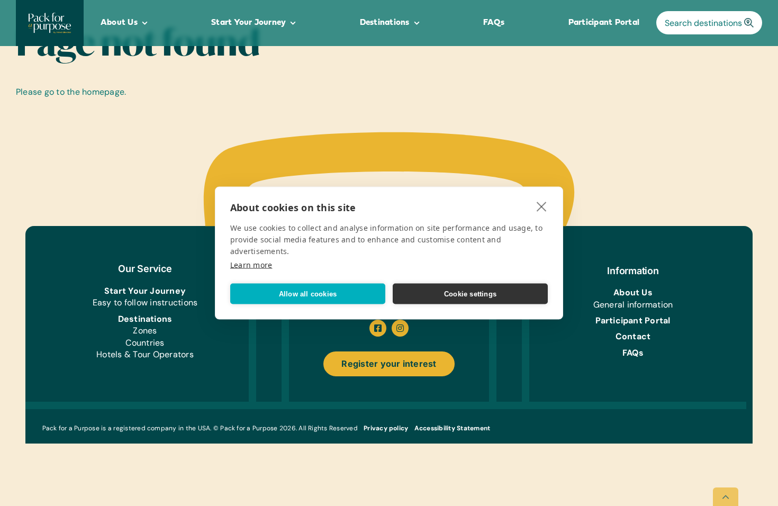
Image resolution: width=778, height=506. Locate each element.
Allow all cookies (308, 293)
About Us (633, 292)
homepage (103, 91)
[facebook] (377, 328)
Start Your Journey (145, 290)
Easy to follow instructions (145, 302)
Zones (145, 330)
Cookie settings (470, 293)
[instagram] (400, 328)
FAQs (633, 352)
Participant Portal (632, 320)
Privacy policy (386, 428)
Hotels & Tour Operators (145, 354)
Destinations (145, 318)
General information (633, 304)
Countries (144, 342)
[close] (541, 206)
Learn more (251, 265)
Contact (633, 336)
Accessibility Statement (452, 428)
